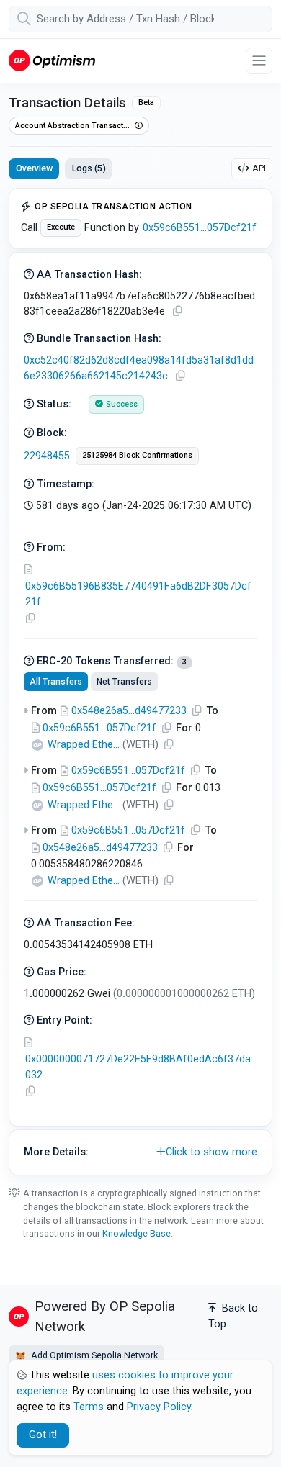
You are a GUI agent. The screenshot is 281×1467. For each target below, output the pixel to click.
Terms (88, 1407)
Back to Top (233, 1316)
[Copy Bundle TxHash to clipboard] (180, 376)
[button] (140, 1152)
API (259, 168)
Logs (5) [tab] (89, 168)
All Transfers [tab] (56, 682)
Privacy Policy (159, 1407)
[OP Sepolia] (52, 60)
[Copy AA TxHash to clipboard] (177, 311)
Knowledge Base (136, 1233)
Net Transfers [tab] (124, 682)
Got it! (43, 1435)
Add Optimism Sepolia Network (93, 1355)
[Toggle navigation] (259, 61)
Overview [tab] (34, 168)
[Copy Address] (30, 619)
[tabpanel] (140, 681)
